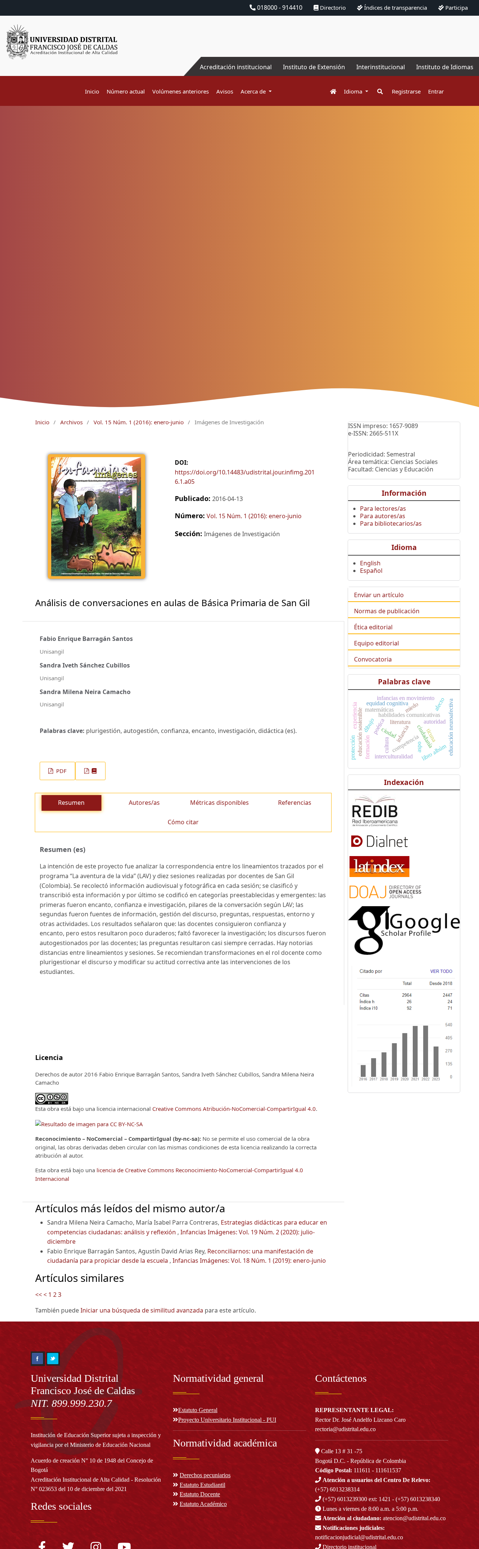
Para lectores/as (383, 508)
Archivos (71, 422)
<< (38, 1294)
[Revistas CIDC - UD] (329, 91)
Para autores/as (382, 516)
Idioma (354, 91)
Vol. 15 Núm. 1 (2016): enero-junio (139, 422)
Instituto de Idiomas (444, 67)
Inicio (92, 91)
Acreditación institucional (236, 67)
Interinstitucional (380, 67)
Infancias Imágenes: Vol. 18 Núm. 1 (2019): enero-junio (249, 1260)
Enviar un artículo (379, 595)
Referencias (294, 802)
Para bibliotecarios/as (391, 523)
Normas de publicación (386, 611)
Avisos (224, 91)
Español (371, 570)
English (370, 563)
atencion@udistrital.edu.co (384, 1518)
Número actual (126, 91)
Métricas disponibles (219, 802)
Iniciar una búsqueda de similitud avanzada (141, 1310)
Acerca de (254, 91)
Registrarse (406, 91)
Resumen (71, 802)
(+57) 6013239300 (345, 1499)
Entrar (436, 91)
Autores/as (144, 802)
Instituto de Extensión (314, 67)
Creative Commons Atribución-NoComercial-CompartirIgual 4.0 (234, 1108)
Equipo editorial (376, 643)
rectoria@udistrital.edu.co (345, 1429)
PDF (61, 770)
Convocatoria (373, 659)
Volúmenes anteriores (180, 91)
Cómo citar (183, 822)
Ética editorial (373, 627)
